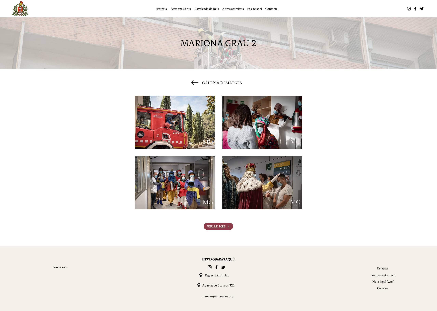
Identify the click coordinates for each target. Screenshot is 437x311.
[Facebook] (415, 8)
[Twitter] (421, 8)
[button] (161, 8)
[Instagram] (408, 8)
